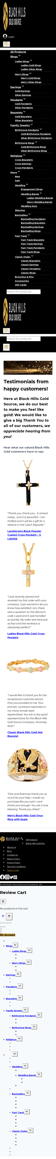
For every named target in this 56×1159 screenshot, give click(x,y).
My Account (7, 934)
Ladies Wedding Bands (40, 198)
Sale (17, 180)
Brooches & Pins (24, 277)
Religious (11, 1039)
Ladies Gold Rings (31, 65)
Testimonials (13, 870)
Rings (9, 946)
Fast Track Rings (30, 252)
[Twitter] (11, 878)
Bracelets (11, 998)
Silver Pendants (24, 107)
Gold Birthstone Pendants (36, 134)
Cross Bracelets (24, 160)
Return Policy (13, 859)
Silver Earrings (23, 95)
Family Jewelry (14, 1010)
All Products (18, 51)
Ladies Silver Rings (31, 69)
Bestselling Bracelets (33, 223)
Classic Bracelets (30, 260)
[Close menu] (1, 930)
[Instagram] (7, 878)
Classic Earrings (30, 264)
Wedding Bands (27, 1075)
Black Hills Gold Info (35, 843)
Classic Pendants (30, 268)
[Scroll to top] (3, 917)
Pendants (11, 986)
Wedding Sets (29, 206)
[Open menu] (6, 347)
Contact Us (12, 855)
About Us (11, 847)
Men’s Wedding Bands (39, 202)
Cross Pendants (24, 167)
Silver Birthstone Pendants (36, 138)
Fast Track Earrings (32, 243)
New (17, 176)
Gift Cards (20, 285)
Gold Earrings (22, 91)
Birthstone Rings (21, 1027)
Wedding (17, 1066)
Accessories (22, 281)
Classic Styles (19, 1131)
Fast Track (18, 1112)
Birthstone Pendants (24, 1015)
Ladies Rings (19, 951)
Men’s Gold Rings (30, 78)
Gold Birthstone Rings (33, 147)
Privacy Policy (13, 862)
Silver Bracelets (24, 120)
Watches (20, 210)
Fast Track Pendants (33, 248)
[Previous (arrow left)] (1, 926)
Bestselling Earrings (32, 227)
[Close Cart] (3, 901)
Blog (9, 851)
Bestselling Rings (31, 231)
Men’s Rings (19, 963)
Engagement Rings (32, 189)
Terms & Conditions (16, 866)
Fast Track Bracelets (32, 240)
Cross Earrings (23, 163)
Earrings (10, 975)
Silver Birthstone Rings (34, 150)
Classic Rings (28, 272)
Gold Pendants (23, 103)
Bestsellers (18, 1094)
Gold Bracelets (23, 116)
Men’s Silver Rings (31, 82)
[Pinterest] (15, 878)
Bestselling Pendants (33, 219)
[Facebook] (2, 878)
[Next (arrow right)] (4, 926)
